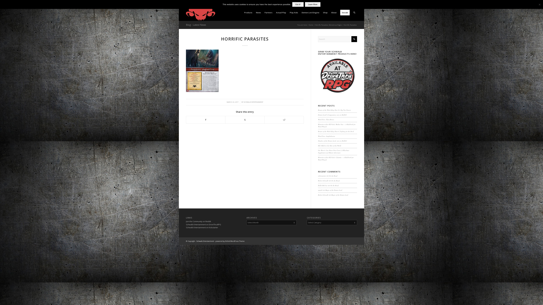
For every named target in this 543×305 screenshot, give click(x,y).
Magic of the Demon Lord (333, 190)
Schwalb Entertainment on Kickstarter (202, 227)
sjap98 (320, 190)
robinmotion (322, 176)
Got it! (297, 4)
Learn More (312, 4)
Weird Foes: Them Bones (326, 119)
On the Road (333, 176)
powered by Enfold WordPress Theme (230, 241)
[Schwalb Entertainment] (200, 12)
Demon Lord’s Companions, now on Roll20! (332, 115)
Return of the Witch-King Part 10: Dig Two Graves (334, 110)
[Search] (354, 12)
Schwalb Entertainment (253, 102)
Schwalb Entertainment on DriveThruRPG (203, 224)
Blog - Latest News (196, 24)
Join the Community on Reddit (198, 221)
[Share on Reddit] (284, 119)
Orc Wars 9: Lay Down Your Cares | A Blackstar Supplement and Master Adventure (333, 151)
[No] (539, 4)
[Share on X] (244, 119)
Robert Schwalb (323, 181)
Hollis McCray (322, 185)
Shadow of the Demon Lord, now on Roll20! (332, 141)
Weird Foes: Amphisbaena (326, 136)
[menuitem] (248, 12)
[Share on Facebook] (205, 119)
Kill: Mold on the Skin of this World (329, 146)
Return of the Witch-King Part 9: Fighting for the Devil (336, 131)
